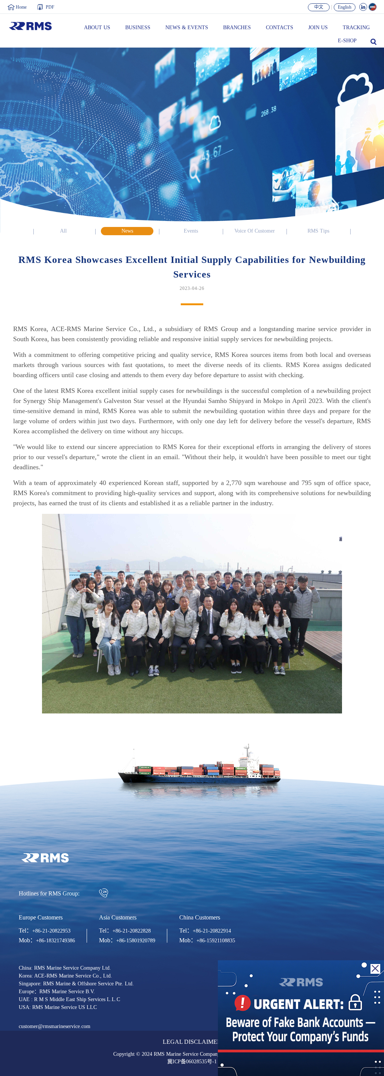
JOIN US (318, 27)
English (344, 7)
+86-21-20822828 (131, 931)
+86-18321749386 (55, 940)
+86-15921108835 (215, 940)
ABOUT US (97, 27)
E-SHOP (347, 40)
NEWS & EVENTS (186, 27)
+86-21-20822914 (212, 931)
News (127, 231)
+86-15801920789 (135, 940)
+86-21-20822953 (51, 931)
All (63, 231)
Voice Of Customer (254, 231)
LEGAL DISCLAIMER (192, 1042)
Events (191, 231)
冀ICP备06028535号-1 (192, 1061)
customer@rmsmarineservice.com (54, 1026)
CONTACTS (279, 27)
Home (21, 7)
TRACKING (356, 27)
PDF (50, 7)
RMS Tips (318, 231)
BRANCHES (237, 27)
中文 (318, 7)
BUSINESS (137, 27)
